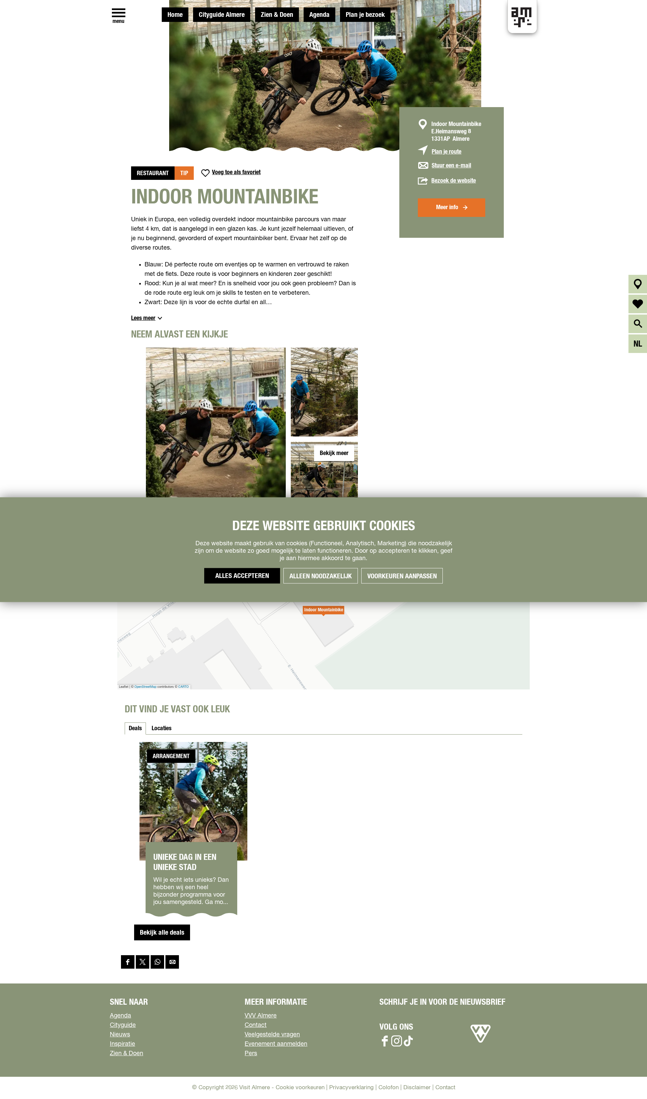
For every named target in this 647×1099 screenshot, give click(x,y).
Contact (256, 1025)
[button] (323, 614)
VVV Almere (261, 1016)
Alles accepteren (242, 575)
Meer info (447, 207)
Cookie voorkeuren (300, 1088)
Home (175, 14)
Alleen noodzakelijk (320, 576)
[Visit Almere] (480, 1043)
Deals (135, 728)
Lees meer (143, 318)
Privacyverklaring (351, 1088)
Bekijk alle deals (162, 932)
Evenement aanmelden (276, 1044)
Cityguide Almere (222, 14)
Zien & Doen (277, 14)
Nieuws (120, 1035)
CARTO (183, 686)
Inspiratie (122, 1044)
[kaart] (638, 284)
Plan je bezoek (365, 14)
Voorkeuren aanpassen (402, 576)
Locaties (162, 728)
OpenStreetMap (145, 686)
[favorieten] (638, 304)
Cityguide (123, 1025)
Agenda (319, 14)
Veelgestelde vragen (272, 1035)
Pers (251, 1053)
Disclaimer (417, 1088)
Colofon (388, 1088)
